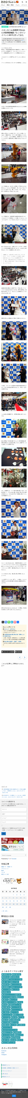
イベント (24, 5)
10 (20, 898)
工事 (20, 1002)
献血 (5, 1020)
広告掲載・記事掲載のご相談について (10, 1068)
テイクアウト (16, 984)
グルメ (3, 5)
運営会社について (6, 1076)
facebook (3, 1051)
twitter (3, 1053)
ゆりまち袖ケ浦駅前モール (10, 1022)
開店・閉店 (10, 5)
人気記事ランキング (9, 1002)
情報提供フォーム (6, 1065)
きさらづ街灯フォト (9, 1042)
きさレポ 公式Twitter (9, 629)
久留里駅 (21, 1025)
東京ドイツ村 (5, 874)
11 (24, 898)
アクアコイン (7, 1027)
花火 (14, 1017)
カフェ (14, 999)
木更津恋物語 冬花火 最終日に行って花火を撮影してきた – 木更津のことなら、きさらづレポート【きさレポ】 (14, 790)
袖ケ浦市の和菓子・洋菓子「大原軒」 (13, 641)
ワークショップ (17, 1009)
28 (10, 907)
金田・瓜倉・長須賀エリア (11, 982)
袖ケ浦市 (17, 974)
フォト (18, 5)
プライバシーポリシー (7, 1070)
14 (10, 901)
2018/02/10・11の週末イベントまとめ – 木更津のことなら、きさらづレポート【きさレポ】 (14, 796)
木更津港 (6, 1009)
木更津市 (19, 652)
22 (13, 904)
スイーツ (6, 989)
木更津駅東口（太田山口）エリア (12, 987)
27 (6, 907)
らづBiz (6, 1012)
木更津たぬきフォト (15, 1004)
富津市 (6, 984)
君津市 (6, 977)
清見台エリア (7, 1032)
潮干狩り (6, 1037)
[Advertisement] (14, 726)
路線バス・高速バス (6, 866)
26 (3, 907)
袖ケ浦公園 (16, 1037)
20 (6, 904)
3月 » (6, 911)
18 (24, 901)
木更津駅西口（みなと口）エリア (12, 979)
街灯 (20, 1040)
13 (6, 901)
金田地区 (6, 992)
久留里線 (17, 1032)
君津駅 (6, 1025)
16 (17, 901)
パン (21, 1017)
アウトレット (5, 868)
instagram (4, 1054)
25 (24, 904)
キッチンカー (7, 1014)
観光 (2, 870)
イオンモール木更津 (8, 652)
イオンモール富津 (8, 1035)
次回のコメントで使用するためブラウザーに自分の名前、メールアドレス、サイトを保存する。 (13, 829)
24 (20, 904)
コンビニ (6, 1017)
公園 (5, 999)
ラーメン (15, 1012)
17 (20, 901)
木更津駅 (15, 977)
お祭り (6, 1040)
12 (3, 901)
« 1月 (2, 911)
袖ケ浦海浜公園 (15, 1020)
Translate (13, 859)
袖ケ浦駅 (6, 1007)
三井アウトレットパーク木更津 (12, 994)
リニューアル (16, 1007)
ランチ (3, 872)
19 (3, 904)
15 (13, 901)
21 (10, 904)
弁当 (13, 1040)
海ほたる (20, 1035)
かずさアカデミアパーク (10, 1030)
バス (13, 1025)
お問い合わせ (5, 1073)
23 (17, 904)
